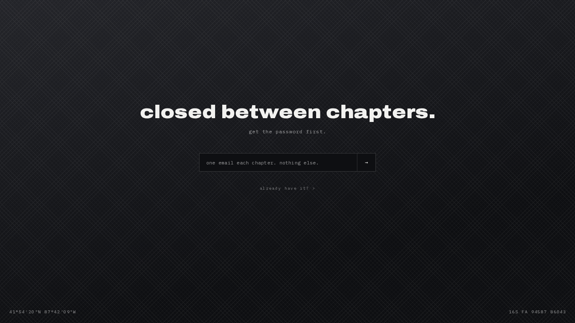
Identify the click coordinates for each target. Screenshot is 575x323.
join (366, 162)
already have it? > (287, 188)
